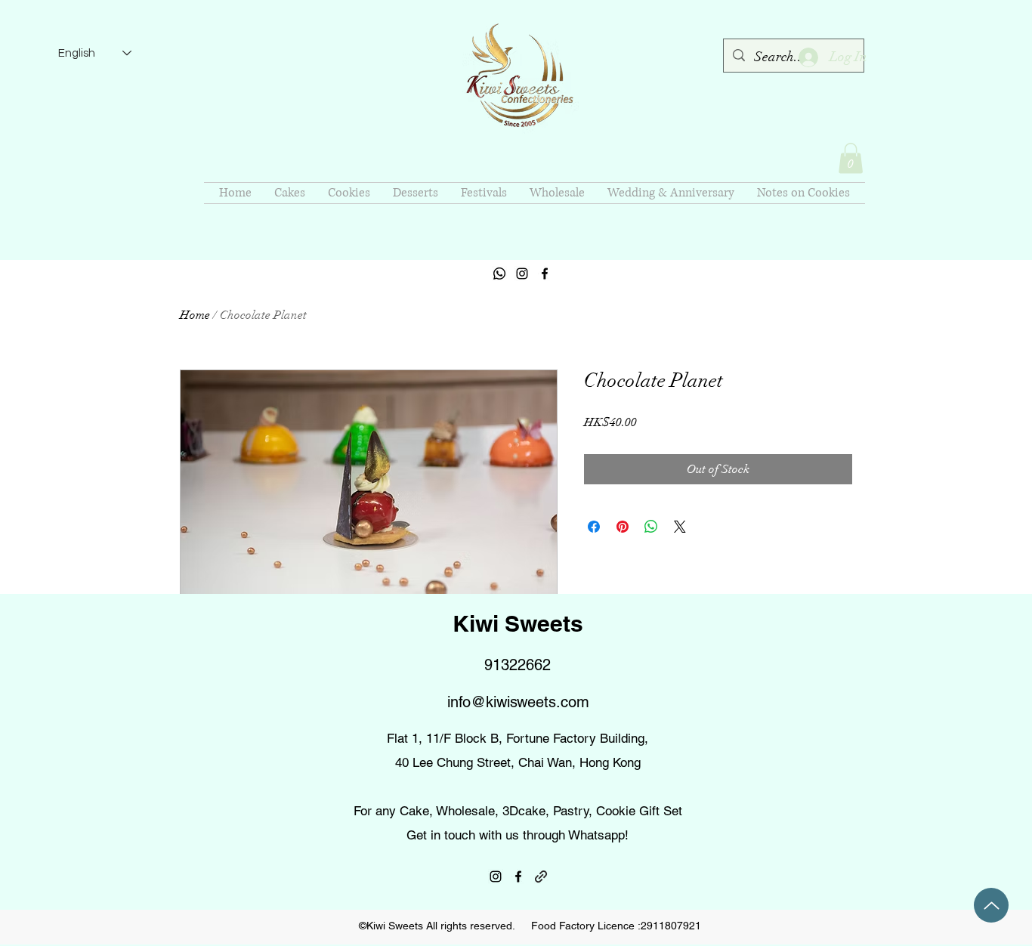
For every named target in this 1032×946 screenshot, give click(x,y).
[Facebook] (544, 273)
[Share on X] (680, 527)
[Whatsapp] (499, 273)
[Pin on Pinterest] (622, 527)
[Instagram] (522, 273)
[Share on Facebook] (594, 527)
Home (195, 315)
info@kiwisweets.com (518, 702)
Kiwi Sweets (518, 623)
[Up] (991, 905)
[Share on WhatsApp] (651, 527)
